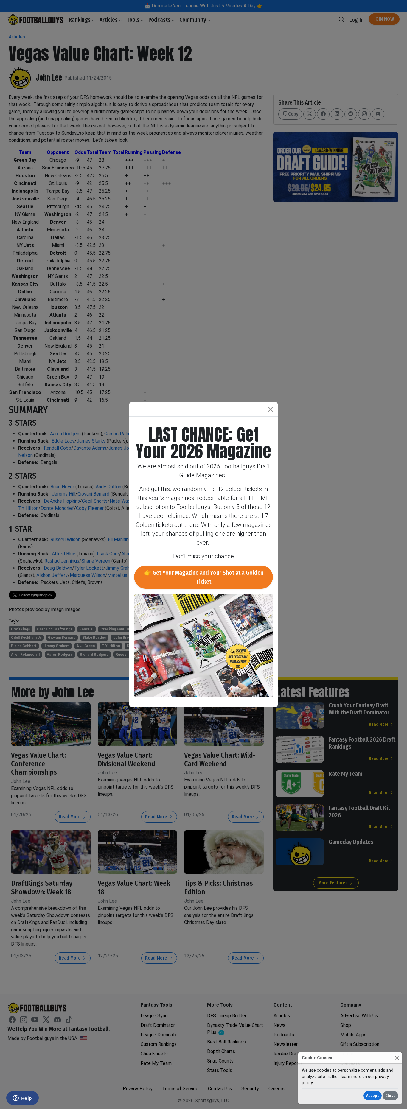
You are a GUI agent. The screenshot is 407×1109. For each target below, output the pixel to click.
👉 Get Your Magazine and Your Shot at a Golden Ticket (203, 577)
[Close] (397, 1058)
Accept (372, 1095)
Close (390, 1095)
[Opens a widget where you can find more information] (22, 1098)
